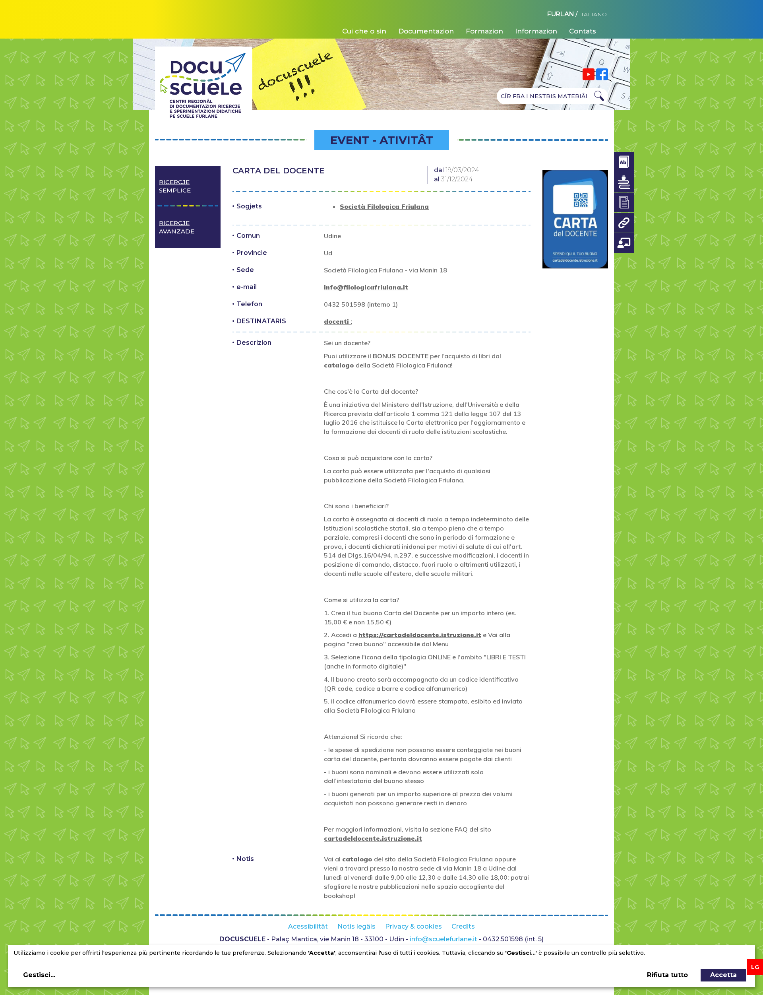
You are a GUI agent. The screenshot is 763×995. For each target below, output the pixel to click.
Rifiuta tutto (667, 975)
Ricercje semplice (175, 186)
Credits (463, 926)
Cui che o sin (364, 31)
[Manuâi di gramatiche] (624, 182)
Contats (582, 31)
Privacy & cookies (413, 926)
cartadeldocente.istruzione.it (373, 838)
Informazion (536, 31)
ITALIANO (593, 14)
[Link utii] (624, 223)
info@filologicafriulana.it (366, 287)
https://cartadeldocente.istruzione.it (419, 635)
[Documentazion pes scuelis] (624, 202)
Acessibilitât (308, 926)
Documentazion (426, 31)
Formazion (484, 31)
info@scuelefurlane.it (443, 939)
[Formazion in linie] (624, 243)
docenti (337, 321)
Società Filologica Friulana (384, 206)
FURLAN (560, 14)
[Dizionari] (624, 162)
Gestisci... (39, 975)
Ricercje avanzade (176, 227)
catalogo (340, 365)
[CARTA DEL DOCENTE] (575, 219)
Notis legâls (356, 926)
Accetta (723, 975)
